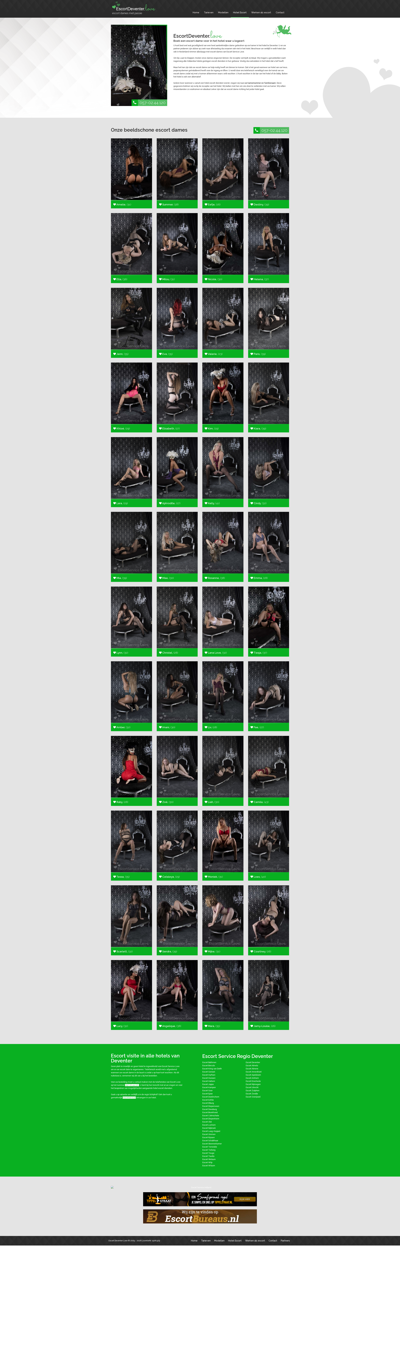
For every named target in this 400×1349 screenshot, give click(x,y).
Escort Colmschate (210, 1116)
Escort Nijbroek (209, 1128)
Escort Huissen (208, 1078)
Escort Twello (208, 1156)
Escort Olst (207, 1122)
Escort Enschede (253, 1081)
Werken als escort (261, 12)
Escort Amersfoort (254, 1072)
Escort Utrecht (252, 1087)
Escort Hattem (208, 1081)
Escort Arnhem (252, 1078)
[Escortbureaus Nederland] (200, 1216)
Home (196, 12)
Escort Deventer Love (118, 1241)
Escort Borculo (208, 1065)
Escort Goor (207, 1090)
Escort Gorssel (208, 1072)
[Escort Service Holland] (200, 1187)
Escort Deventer (253, 1062)
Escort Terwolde (209, 1147)
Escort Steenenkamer (212, 1144)
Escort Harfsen (208, 1075)
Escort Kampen (209, 1087)
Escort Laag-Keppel (211, 1131)
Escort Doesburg (209, 1109)
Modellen (223, 12)
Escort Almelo (252, 1065)
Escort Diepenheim (210, 1119)
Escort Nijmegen (253, 1084)
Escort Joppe (208, 1084)
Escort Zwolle (252, 1094)
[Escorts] (200, 1199)
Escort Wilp (207, 1162)
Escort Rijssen (208, 1137)
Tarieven (208, 12)
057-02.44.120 (153, 102)
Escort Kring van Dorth (212, 1069)
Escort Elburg (208, 1103)
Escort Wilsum (208, 1166)
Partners (285, 1240)
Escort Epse (207, 1094)
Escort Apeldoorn (253, 1075)
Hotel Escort (240, 12)
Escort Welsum (209, 1159)
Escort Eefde (208, 1100)
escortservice (129, 1098)
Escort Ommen (208, 1134)
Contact (280, 12)
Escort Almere (252, 1069)
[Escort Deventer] (134, 8)
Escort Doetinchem (210, 1097)
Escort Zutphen (252, 1090)
